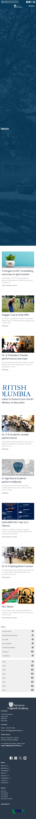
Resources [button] (4, 775)
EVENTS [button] (3, 773)
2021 (17, 682)
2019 (17, 690)
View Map (4, 721)
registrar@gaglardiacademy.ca (11, 745)
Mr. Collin (17, 639)
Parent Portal (17, 631)
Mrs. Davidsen (17, 643)
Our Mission (4, 793)
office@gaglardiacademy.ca (14, 730)
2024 (17, 670)
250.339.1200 (10, 728)
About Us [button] (3, 766)
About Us (3, 791)
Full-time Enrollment (17, 647)
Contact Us (4, 780)
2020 (17, 686)
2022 (17, 678)
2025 (17, 666)
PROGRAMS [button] (4, 770)
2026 (17, 662)
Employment (4, 782)
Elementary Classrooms (17, 635)
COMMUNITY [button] (5, 778)
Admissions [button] (4, 768)
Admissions (5, 804)
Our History (4, 797)
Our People (4, 795)
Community (17, 656)
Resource (17, 652)
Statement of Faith (6, 799)
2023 (17, 674)
